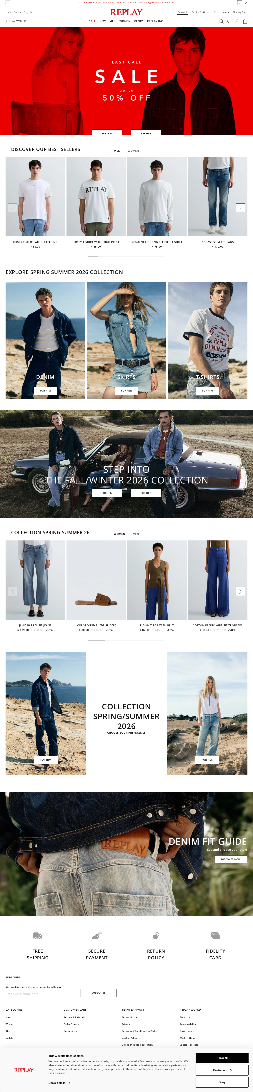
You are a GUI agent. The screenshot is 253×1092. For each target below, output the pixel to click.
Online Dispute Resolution (137, 1044)
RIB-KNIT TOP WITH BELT (157, 625)
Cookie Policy (129, 1037)
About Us (185, 1017)
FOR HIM (107, 133)
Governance (187, 1031)
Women (125, 21)
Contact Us (70, 1031)
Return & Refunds (74, 1017)
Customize (220, 1070)
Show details (57, 1082)
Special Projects (189, 1044)
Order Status (71, 1024)
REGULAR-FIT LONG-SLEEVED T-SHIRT (157, 242)
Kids (8, 1031)
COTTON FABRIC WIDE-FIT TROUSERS (218, 625)
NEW (102, 21)
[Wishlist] (229, 21)
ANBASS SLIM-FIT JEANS (218, 242)
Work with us (187, 1037)
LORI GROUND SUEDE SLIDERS (96, 625)
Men (112, 21)
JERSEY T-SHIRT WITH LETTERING (35, 242)
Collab (9, 1037)
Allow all (222, 1057)
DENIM (139, 21)
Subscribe (99, 992)
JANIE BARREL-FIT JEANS (35, 625)
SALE (92, 21)
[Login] (237, 21)
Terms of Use (129, 1017)
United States (13, 12)
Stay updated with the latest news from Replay (33, 987)
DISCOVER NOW (231, 859)
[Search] (221, 21)
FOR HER (146, 133)
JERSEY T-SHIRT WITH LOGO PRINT (96, 242)
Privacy (126, 1024)
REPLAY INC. (155, 21)
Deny (222, 1082)
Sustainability (188, 1024)
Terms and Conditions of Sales (139, 1031)
